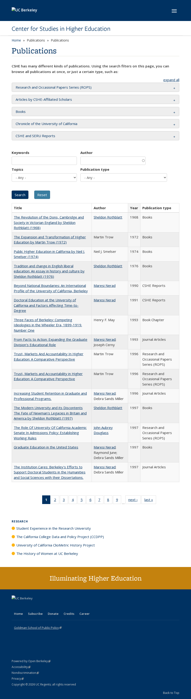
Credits (69, 614)
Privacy (18, 679)
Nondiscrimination (25, 673)
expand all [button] (171, 79)
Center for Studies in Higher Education (61, 28)
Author (86, 152)
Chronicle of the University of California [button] (46, 123)
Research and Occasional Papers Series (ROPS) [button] (54, 87)
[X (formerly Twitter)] (16, 606)
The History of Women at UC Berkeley (47, 553)
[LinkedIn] (25, 606)
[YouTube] (34, 606)
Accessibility (21, 667)
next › (134, 500)
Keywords (20, 152)
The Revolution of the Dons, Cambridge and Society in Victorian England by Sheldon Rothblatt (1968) (49, 222)
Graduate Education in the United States (46, 447)
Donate (53, 614)
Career (84, 614)
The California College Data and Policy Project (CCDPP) (60, 536)
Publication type (94, 169)
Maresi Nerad (105, 285)
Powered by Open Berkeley (31, 661)
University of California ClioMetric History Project (55, 545)
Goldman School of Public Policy (38, 628)
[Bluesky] (52, 606)
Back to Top (171, 693)
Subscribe (35, 614)
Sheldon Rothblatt (108, 217)
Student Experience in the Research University (53, 528)
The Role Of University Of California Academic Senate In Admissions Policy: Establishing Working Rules (50, 432)
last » (150, 500)
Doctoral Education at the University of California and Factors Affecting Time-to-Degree (46, 305)
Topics (17, 169)
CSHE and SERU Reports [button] (35, 135)
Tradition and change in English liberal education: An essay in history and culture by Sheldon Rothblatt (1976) (49, 271)
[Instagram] (43, 606)
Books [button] (21, 111)
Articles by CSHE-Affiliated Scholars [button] (44, 99)
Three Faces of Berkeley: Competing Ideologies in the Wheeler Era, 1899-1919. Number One (48, 325)
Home (16, 40)
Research (20, 521)
